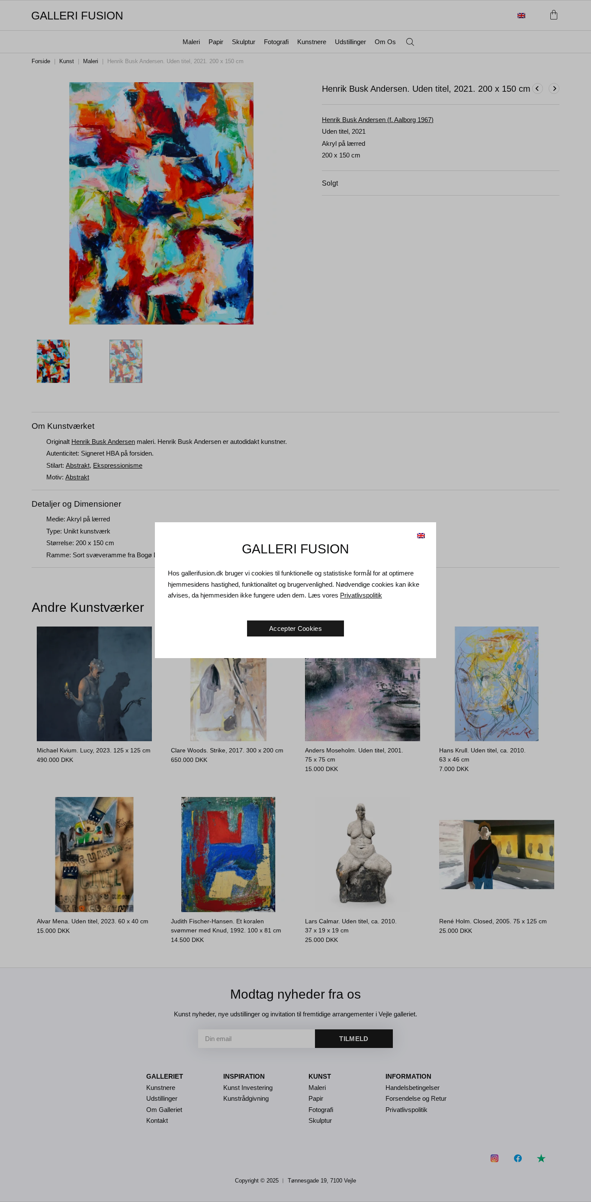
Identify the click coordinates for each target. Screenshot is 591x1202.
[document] (295, 601)
